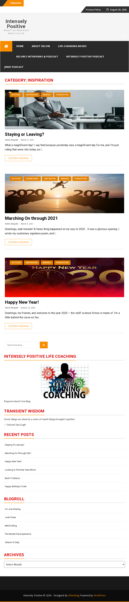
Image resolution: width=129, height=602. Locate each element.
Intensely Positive (16, 23)
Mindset (47, 95)
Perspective (62, 95)
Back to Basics (12, 478)
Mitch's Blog (11, 525)
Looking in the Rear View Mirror (20, 470)
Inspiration (31, 95)
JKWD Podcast (14, 66)
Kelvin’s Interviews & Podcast (37, 56)
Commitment (32, 179)
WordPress (100, 595)
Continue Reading (18, 158)
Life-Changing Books (72, 46)
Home (20, 46)
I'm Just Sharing (13, 509)
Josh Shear (10, 517)
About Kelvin (41, 46)
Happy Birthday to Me (15, 486)
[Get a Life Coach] (64, 381)
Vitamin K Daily (12, 542)
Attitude (16, 95)
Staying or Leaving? (24, 134)
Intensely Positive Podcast (85, 56)
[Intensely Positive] (6, 46)
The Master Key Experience (18, 534)
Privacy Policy (93, 9)
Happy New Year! (22, 302)
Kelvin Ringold (11, 139)
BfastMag (73, 595)
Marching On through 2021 (31, 218)
